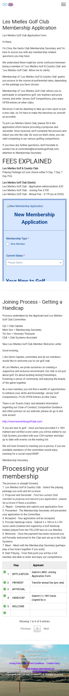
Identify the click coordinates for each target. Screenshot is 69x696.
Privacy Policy (15, 663)
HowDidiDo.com (40, 671)
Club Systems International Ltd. (40, 668)
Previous (26, 628)
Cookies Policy (53, 663)
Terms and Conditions (34, 663)
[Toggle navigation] (63, 4)
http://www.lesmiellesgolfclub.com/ (22, 421)
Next (46, 628)
